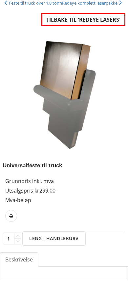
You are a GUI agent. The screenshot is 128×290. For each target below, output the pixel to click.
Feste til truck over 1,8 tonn (35, 3)
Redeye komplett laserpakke (89, 3)
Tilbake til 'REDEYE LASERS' (83, 19)
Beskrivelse (19, 259)
